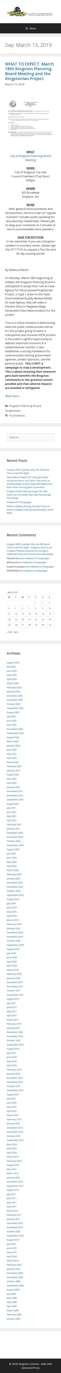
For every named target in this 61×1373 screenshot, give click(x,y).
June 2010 (12, 1248)
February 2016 (14, 1069)
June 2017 (12, 1007)
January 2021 (13, 828)
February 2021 (14, 824)
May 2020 (11, 861)
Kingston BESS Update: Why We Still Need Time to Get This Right (28, 471)
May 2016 (11, 1061)
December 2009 (15, 1273)
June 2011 (12, 1198)
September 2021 (15, 799)
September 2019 (15, 895)
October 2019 (13, 890)
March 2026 (12, 683)
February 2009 (14, 1314)
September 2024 (15, 733)
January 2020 (13, 878)
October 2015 (13, 1086)
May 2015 (11, 1106)
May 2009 (11, 1302)
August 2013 (13, 1165)
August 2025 (13, 712)
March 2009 (12, 1310)
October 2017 (13, 990)
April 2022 (12, 782)
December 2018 (15, 932)
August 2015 (13, 1094)
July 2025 (11, 716)
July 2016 (11, 1052)
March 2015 (12, 1115)
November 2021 (15, 795)
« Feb (9, 632)
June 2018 (12, 957)
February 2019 (14, 924)
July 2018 (11, 953)
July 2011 (11, 1194)
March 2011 (12, 1210)
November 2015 (15, 1081)
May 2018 (11, 961)
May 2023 (11, 753)
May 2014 (11, 1148)
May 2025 (11, 724)
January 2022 (13, 787)
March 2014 (12, 1156)
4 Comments (17, 415)
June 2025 (12, 720)
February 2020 (14, 874)
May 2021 (11, 816)
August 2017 (13, 998)
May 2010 (11, 1252)
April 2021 (12, 820)
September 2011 (15, 1185)
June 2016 (12, 1057)
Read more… (13, 396)
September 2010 (15, 1235)
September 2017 (15, 994)
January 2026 (13, 691)
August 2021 (13, 803)
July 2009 (11, 1293)
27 (23, 625)
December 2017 (15, 982)
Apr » (16, 632)
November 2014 (15, 1131)
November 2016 (15, 1036)
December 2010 (15, 1223)
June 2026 (12, 670)
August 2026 (13, 662)
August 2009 (13, 1289)
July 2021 (11, 807)
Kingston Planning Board (25, 406)
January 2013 (13, 1177)
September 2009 (15, 1285)
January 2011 (13, 1219)
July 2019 (11, 903)
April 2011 (12, 1206)
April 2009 (12, 1306)
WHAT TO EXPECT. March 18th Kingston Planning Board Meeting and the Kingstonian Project (29, 71)
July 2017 (11, 1003)
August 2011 (13, 1189)
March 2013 (12, 1173)
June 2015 (12, 1102)
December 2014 (15, 1127)
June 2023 (12, 749)
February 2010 (14, 1264)
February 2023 (14, 766)
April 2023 (12, 757)
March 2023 (12, 762)
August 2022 (13, 774)
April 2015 (12, 1111)
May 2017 (11, 1011)
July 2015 (11, 1098)
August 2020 (13, 849)
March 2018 (12, 969)
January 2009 (13, 1318)
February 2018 (14, 973)
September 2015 (15, 1090)
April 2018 (12, 965)
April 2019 (12, 915)
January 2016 (13, 1073)
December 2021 (15, 791)
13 (23, 614)
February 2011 (14, 1214)
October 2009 (13, 1281)
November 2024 (15, 728)
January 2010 (13, 1268)
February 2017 (14, 1023)
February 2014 (14, 1160)
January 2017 (13, 1028)
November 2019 (15, 886)
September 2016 (15, 1044)
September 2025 (15, 708)
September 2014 (15, 1140)
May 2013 (11, 1169)
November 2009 (15, 1277)
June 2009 (12, 1297)
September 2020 (15, 845)
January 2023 (13, 770)
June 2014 (12, 1144)
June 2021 (12, 812)
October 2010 (13, 1231)
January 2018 (13, 978)
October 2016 (13, 1040)
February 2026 (14, 687)
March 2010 (12, 1260)
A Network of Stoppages (19, 502)
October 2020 (13, 841)
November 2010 (15, 1227)
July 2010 (11, 1244)
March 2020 (12, 870)
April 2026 (12, 679)
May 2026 (11, 674)
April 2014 (12, 1152)
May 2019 (11, 911)
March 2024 (12, 741)
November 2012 (15, 1181)
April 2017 (12, 1015)
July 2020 (11, 853)
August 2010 (13, 1239)
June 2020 (12, 857)
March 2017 (12, 1019)
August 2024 (13, 737)
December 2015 (15, 1077)
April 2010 (12, 1256)
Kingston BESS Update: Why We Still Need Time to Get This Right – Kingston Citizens (28, 546)
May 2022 (11, 778)
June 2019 (12, 907)
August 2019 (13, 899)
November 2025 (15, 699)
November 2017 (15, 986)
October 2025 (13, 704)
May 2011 (11, 1202)
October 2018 (13, 940)
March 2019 (12, 920)
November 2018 (15, 936)
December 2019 (15, 882)
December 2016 (15, 1032)
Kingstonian (13, 410)
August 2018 (13, 949)
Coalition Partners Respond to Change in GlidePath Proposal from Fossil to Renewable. (30, 552)
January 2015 (13, 1123)
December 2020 (15, 832)
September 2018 (15, 944)
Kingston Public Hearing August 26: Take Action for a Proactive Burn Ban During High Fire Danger (29, 494)
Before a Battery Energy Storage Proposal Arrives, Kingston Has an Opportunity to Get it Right (30, 509)
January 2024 (13, 745)
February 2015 (14, 1119)
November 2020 (15, 836)
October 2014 (13, 1136)
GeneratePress (31, 1367)
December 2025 (15, 695)
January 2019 (13, 928)
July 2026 (11, 666)
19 (16, 619)
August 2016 (13, 1048)
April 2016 (12, 1065)
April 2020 (12, 865)
